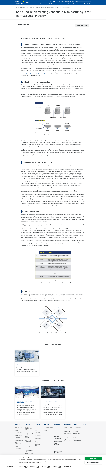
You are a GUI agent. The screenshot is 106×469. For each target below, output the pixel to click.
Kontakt (88, 3)
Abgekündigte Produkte (37, 445)
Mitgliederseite (68, 1)
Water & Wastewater (19, 440)
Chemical (17, 428)
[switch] (37, 467)
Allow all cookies (93, 458)
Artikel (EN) (32, 7)
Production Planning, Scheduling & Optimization (29, 447)
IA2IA (55, 439)
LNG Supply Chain (18, 427)
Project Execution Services (38, 436)
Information (37, 429)
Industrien (36, 3)
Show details (66, 466)
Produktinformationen (48, 427)
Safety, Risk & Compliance (27, 431)
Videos (45, 430)
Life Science (37, 440)
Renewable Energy (18, 432)
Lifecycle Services (38, 438)
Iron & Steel (17, 438)
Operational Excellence (27, 437)
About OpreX (56, 436)
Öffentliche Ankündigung (37, 442)
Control (36, 430)
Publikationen (26, 7)
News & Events (53, 1)
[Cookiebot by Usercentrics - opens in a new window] (10, 467)
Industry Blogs (76, 3)
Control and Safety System (50, 401)
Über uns (58, 1)
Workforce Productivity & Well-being (28, 428)
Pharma (19, 365)
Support (83, 3)
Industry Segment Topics (57, 434)
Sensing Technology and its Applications (58, 452)
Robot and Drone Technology (57, 449)
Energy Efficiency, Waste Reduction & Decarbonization (28, 440)
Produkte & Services (50, 3)
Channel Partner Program (67, 442)
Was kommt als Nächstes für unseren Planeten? (57, 430)
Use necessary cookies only (93, 462)
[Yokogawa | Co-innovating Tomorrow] (20, 2)
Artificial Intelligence (57, 445)
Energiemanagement (29, 453)
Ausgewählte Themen (67, 3)
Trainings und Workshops (66, 429)
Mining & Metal (18, 433)
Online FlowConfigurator (67, 440)
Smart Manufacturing (58, 441)
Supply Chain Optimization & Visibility (27, 444)
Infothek (58, 3)
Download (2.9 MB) (82, 25)
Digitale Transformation (57, 444)
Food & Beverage (18, 435)
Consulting (37, 434)
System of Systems (57, 438)
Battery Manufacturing (18, 443)
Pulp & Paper (17, 437)
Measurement (37, 432)
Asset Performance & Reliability (29, 434)
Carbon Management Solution (29, 451)
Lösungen (42, 3)
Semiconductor (18, 448)
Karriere (62, 1)
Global (73, 1)
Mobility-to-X (17, 445)
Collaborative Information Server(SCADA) (24, 402)
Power (16, 430)
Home (16, 7)
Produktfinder (66, 431)
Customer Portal (67, 433)
